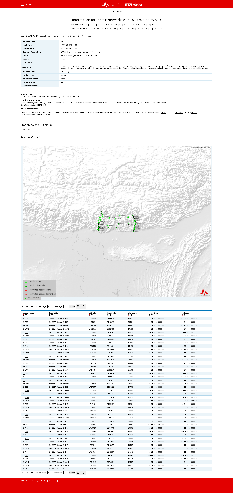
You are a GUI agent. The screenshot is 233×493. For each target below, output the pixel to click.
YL (129, 28)
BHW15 (26, 465)
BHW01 (26, 325)
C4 (133, 25)
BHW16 (26, 469)
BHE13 (25, 445)
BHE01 (25, 318)
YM (133, 28)
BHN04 (25, 366)
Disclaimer (52, 481)
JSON (45, 105)
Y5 (138, 28)
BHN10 (25, 435)
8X (116, 25)
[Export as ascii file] (83, 306)
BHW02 (26, 329)
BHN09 (25, 424)
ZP (155, 28)
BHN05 (25, 428)
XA (111, 28)
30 (94, 25)
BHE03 (25, 332)
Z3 (142, 28)
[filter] (26, 315)
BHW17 (26, 400)
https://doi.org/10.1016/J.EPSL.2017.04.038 (179, 112)
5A (103, 25)
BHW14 (26, 462)
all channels (25, 129)
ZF (150, 28)
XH (115, 28)
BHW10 (26, 407)
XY (148, 25)
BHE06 (25, 363)
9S (129, 25)
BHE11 (25, 414)
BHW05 (26, 359)
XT (124, 28)
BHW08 (26, 390)
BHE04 (25, 339)
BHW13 (26, 448)
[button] (26, 4)
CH (86, 25)
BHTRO (26, 418)
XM (120, 28)
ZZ (161, 25)
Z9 (146, 28)
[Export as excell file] (78, 306)
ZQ (159, 28)
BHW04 (26, 353)
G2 (137, 25)
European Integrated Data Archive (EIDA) (64, 96)
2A (94, 28)
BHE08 (25, 387)
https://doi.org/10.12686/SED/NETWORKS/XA (146, 102)
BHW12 (26, 438)
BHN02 (25, 342)
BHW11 (26, 411)
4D (99, 25)
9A (120, 25)
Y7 (153, 25)
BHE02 (25, 322)
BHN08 (25, 373)
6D (106, 28)
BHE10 (25, 404)
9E (124, 25)
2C (102, 28)
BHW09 (26, 397)
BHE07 (25, 376)
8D (107, 25)
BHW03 (26, 336)
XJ (144, 25)
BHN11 (25, 421)
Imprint (60, 481)
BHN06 (25, 452)
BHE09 (25, 394)
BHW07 (26, 383)
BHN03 (25, 346)
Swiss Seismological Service (36, 481)
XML (49, 105)
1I (90, 25)
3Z (98, 28)
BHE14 (25, 459)
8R (112, 25)
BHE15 (25, 455)
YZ (157, 25)
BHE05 (25, 356)
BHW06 (26, 370)
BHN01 (25, 380)
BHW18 (26, 349)
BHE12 (25, 431)
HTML (40, 105)
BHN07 (25, 441)
